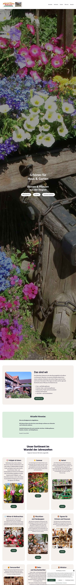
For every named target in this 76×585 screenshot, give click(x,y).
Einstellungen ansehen (70, 580)
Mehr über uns (39, 398)
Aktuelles (36, 194)
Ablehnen (60, 580)
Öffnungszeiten (26, 194)
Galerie (13, 506)
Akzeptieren (51, 580)
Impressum (65, 582)
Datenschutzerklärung (59, 582)
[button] (73, 570)
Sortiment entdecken (49, 194)
